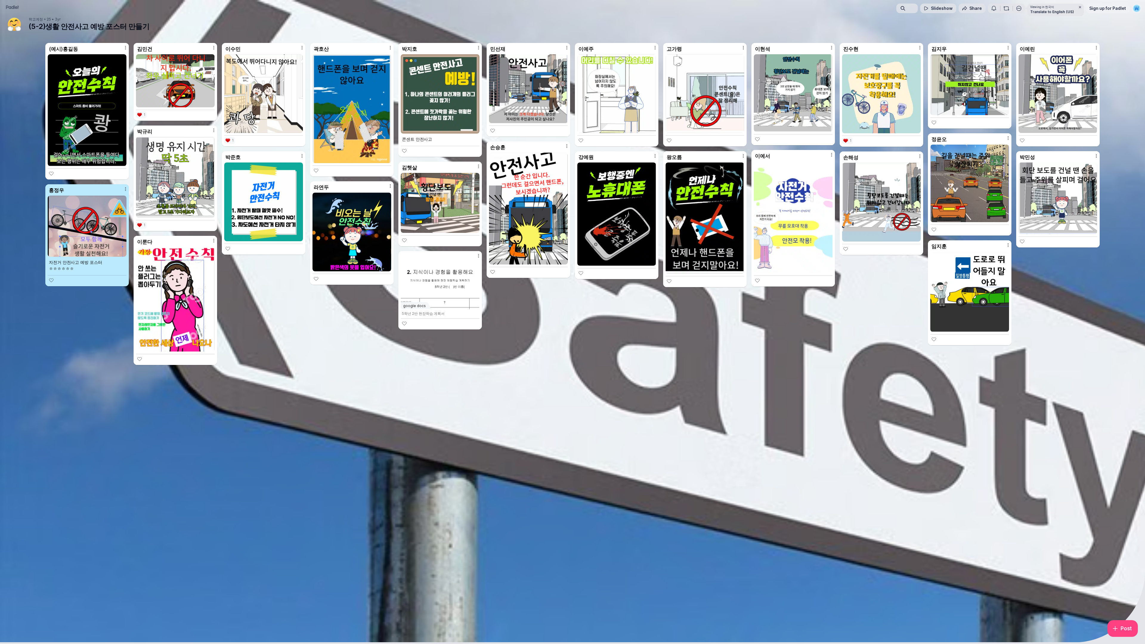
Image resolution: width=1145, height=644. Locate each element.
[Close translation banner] (1080, 7)
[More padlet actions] (1019, 8)
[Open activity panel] (994, 8)
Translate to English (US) (1052, 12)
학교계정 (36, 19)
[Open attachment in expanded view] (87, 110)
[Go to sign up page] (1136, 8)
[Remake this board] (1006, 8)
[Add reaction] (51, 173)
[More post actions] (125, 48)
